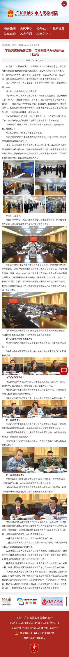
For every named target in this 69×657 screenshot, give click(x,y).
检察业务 (59, 28)
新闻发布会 (34, 45)
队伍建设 (10, 33)
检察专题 (26, 33)
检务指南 (10, 28)
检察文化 (42, 33)
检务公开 (42, 28)
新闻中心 (26, 28)
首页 (14, 45)
